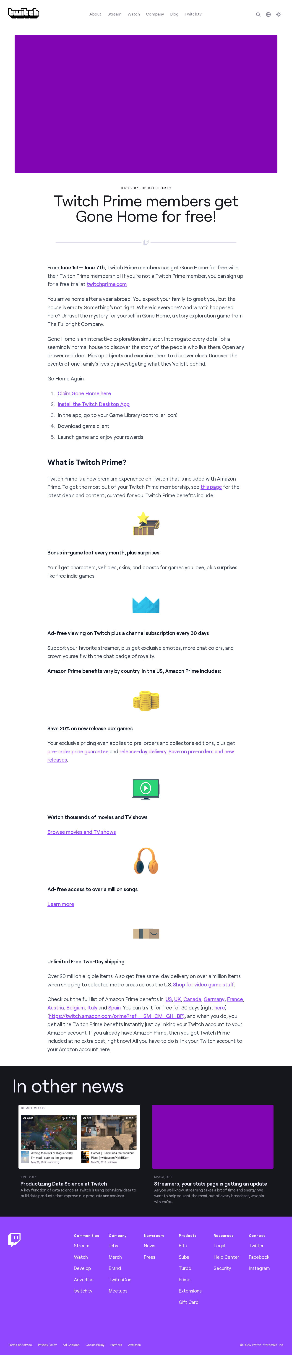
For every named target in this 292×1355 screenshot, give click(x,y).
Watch (134, 13)
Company (155, 13)
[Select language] (268, 14)
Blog (174, 13)
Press (149, 1257)
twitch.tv (83, 1290)
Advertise (84, 1279)
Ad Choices (71, 1345)
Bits (183, 1245)
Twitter (256, 1245)
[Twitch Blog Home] (23, 13)
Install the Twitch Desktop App (94, 404)
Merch (115, 1257)
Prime (184, 1279)
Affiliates (134, 1345)
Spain (114, 1007)
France (235, 999)
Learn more (60, 904)
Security (222, 1268)
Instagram (259, 1268)
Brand (115, 1268)
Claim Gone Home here (84, 393)
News (149, 1245)
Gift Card (188, 1302)
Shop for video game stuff (203, 984)
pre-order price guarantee (78, 751)
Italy (92, 1007)
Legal (219, 1245)
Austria (55, 1007)
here (219, 1007)
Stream (114, 13)
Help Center (226, 1257)
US (169, 999)
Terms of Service (20, 1345)
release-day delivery (143, 751)
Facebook (259, 1257)
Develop (82, 1268)
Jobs (113, 1245)
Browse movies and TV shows (81, 832)
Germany (214, 999)
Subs (184, 1257)
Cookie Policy (95, 1345)
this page (211, 487)
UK (177, 999)
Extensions (190, 1290)
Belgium (75, 1007)
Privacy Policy (47, 1345)
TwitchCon (120, 1279)
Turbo (185, 1268)
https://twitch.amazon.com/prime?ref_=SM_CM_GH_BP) (117, 1016)
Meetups (118, 1290)
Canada (192, 999)
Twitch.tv (193, 13)
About (95, 13)
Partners (116, 1345)
